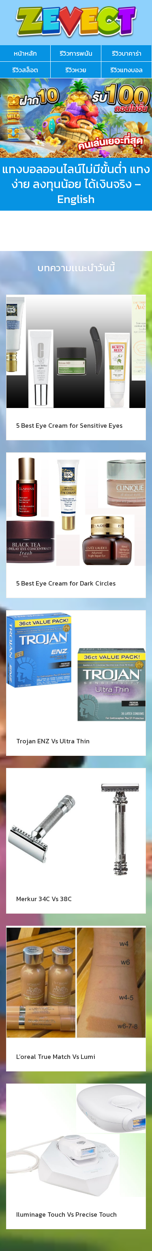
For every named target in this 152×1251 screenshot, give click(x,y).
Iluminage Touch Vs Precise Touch (66, 1214)
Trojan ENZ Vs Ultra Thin (53, 741)
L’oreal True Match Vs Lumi (55, 1056)
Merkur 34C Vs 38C (44, 899)
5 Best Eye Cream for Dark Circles (66, 583)
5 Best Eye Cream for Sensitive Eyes (69, 425)
